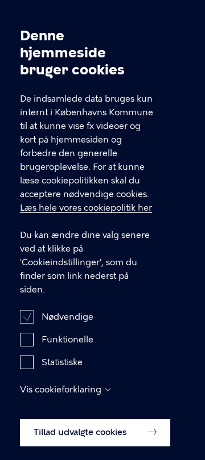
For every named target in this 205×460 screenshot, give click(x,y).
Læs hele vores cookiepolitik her (86, 208)
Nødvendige (67, 317)
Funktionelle (67, 339)
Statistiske (62, 362)
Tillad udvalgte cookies (81, 432)
